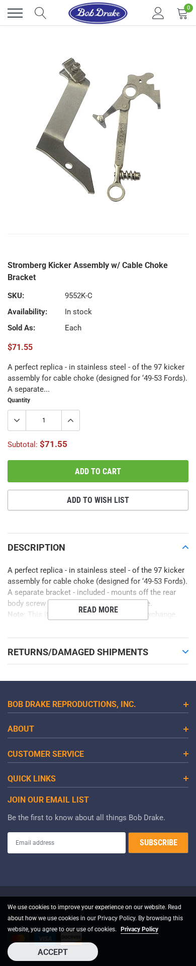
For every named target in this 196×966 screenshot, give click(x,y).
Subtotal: (23, 444)
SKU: (16, 295)
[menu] (15, 13)
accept (53, 952)
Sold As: (21, 327)
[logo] (98, 13)
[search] (41, 13)
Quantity (19, 400)
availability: (27, 311)
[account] (158, 13)
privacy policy (139, 929)
